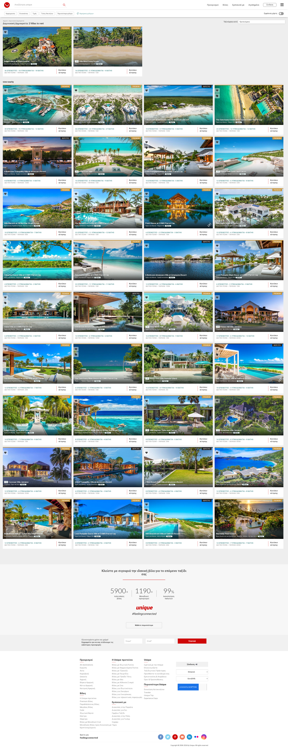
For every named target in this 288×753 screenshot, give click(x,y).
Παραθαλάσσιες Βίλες (89, 704)
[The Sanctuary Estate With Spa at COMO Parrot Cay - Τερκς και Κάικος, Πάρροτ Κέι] (249, 105)
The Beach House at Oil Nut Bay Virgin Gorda (24, 378)
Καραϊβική (84, 674)
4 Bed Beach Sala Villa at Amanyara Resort (164, 482)
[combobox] (261, 22)
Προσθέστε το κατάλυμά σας (156, 674)
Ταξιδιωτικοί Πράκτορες (155, 671)
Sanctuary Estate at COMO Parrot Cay (92, 275)
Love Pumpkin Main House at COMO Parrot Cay (237, 275)
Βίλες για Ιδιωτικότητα (122, 688)
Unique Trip (148, 695)
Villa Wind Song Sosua (89, 61)
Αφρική (83, 679)
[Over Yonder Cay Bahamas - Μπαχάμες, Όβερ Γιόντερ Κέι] (37, 105)
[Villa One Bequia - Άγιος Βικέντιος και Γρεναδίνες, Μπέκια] (249, 467)
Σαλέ (82, 710)
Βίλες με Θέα (117, 679)
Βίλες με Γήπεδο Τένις (121, 676)
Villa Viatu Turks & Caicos (227, 223)
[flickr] (196, 737)
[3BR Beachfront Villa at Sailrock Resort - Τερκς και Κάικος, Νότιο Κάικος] (178, 519)
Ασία (82, 671)
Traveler (147, 692)
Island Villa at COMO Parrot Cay (18, 327)
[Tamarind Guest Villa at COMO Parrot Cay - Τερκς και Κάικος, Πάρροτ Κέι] (37, 260)
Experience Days (151, 698)
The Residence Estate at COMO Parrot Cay (94, 223)
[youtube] (183, 737)
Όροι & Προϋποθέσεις (153, 679)
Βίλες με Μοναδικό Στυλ (90, 722)
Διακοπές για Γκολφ (121, 719)
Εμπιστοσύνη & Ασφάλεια (155, 676)
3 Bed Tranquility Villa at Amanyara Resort (93, 482)
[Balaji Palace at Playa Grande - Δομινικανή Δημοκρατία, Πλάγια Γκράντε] (37, 47)
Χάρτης (34, 64)
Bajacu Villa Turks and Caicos (233, 171)
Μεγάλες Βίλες (86, 707)
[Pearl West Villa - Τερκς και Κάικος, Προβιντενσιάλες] (178, 312)
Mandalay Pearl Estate (226, 534)
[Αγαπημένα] (5, 32)
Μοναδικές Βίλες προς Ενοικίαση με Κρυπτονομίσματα (95, 726)
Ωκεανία (83, 676)
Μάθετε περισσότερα (144, 625)
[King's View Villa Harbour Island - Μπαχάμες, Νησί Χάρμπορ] (178, 364)
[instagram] (205, 737)
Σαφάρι (115, 722)
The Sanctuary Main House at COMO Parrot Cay (96, 378)
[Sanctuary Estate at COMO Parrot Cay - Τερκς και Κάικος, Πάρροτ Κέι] (107, 260)
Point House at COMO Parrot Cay (160, 223)
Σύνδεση (191, 664)
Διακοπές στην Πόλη (121, 716)
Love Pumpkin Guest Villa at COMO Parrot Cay (95, 534)
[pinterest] (176, 737)
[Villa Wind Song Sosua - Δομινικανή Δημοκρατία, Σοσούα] (107, 47)
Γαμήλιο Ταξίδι (118, 713)
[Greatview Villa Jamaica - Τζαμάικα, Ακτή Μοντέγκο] (249, 415)
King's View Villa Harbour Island (163, 378)
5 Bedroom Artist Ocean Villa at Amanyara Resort (167, 120)
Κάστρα (83, 716)
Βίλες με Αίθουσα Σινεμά (123, 682)
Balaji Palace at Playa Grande (17, 61)
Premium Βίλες (86, 701)
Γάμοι (114, 725)
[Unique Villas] (7, 5)
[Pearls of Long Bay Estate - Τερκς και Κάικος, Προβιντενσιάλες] (107, 105)
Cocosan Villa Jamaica (18, 482)
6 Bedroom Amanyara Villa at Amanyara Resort (166, 275)
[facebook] (161, 737)
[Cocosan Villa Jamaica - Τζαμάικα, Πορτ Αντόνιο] (37, 467)
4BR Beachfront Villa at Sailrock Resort (233, 378)
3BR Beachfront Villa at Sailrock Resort (162, 534)
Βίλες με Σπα (117, 685)
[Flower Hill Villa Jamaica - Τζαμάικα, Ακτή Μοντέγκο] (249, 312)
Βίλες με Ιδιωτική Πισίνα (123, 665)
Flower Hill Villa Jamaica (230, 327)
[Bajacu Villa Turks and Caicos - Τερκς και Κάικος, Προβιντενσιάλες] (249, 157)
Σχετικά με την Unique (153, 665)
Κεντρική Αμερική (87, 688)
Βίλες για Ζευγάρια (120, 691)
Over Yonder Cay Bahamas (16, 120)
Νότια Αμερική (86, 685)
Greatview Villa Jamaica (230, 430)
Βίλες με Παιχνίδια (120, 674)
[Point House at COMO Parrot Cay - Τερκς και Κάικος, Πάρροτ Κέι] (178, 208)
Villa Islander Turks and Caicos (163, 430)
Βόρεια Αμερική (86, 682)
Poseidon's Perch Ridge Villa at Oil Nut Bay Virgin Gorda (99, 430)
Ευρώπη (83, 668)
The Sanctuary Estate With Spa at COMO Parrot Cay (239, 120)
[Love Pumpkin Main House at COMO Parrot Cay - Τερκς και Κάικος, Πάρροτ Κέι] (249, 260)
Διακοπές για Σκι (119, 710)
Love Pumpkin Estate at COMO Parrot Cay (164, 171)
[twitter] (169, 737)
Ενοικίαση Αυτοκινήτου (154, 689)
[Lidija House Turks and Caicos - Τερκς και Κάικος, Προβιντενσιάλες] (37, 415)
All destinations (86, 665)
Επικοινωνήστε (150, 668)
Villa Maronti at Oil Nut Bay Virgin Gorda (21, 223)
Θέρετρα (83, 719)
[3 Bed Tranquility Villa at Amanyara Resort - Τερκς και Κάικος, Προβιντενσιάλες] (107, 467)
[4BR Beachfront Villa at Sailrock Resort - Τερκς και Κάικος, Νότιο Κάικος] (249, 364)
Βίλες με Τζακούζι (120, 671)
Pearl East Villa (85, 171)
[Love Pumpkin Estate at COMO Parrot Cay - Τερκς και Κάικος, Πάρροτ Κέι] (178, 157)
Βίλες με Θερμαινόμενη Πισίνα (125, 668)
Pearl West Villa (156, 327)
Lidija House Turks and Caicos (17, 430)
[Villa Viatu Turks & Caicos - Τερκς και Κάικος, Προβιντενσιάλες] (249, 208)
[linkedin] (190, 737)
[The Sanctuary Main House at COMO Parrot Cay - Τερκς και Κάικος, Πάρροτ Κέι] (107, 364)
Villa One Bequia (223, 482)
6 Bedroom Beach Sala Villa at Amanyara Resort (96, 327)
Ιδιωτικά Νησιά (86, 713)
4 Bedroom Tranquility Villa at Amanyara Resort (25, 171)
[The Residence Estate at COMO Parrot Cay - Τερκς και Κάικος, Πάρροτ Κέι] (107, 208)
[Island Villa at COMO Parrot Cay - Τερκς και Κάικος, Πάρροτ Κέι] (37, 312)
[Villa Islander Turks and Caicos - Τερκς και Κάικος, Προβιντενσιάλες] (178, 415)
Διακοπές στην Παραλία (122, 707)
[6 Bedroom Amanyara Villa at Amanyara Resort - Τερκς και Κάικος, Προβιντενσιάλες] (178, 260)
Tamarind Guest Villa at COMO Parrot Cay (22, 275)
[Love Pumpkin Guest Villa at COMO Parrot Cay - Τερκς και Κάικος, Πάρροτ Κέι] (107, 519)
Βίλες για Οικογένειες (121, 694)
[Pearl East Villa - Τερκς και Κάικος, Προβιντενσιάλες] (107, 157)
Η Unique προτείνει (88, 698)
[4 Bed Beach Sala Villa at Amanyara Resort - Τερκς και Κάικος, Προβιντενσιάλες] (178, 467)
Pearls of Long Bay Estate (86, 120)
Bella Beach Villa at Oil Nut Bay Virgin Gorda (23, 534)
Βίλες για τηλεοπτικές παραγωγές (127, 697)
